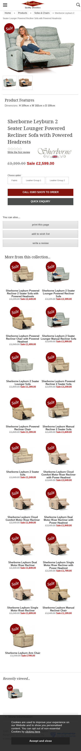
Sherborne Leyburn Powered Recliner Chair (22, 428)
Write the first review (19, 152)
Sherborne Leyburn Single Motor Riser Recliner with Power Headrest (58, 565)
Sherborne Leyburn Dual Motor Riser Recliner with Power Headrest (58, 520)
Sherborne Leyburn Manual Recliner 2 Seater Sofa (58, 428)
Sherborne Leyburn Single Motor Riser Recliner (22, 609)
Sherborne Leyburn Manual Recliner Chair (58, 609)
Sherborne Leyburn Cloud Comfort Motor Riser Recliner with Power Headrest (58, 474)
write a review (41, 243)
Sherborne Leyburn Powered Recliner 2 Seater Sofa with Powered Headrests (22, 293)
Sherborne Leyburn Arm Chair (22, 653)
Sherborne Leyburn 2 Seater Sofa (22, 473)
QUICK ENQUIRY (40, 201)
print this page (40, 224)
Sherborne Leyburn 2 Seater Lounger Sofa (22, 383)
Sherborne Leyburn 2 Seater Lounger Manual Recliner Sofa (58, 337)
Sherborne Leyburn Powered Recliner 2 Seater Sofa (58, 383)
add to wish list (41, 233)
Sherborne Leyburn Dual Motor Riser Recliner (22, 564)
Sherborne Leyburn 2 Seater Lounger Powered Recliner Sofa (58, 293)
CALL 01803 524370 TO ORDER (41, 192)
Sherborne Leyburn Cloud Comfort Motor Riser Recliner (23, 518)
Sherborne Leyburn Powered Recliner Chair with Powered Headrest (22, 339)
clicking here (32, 731)
